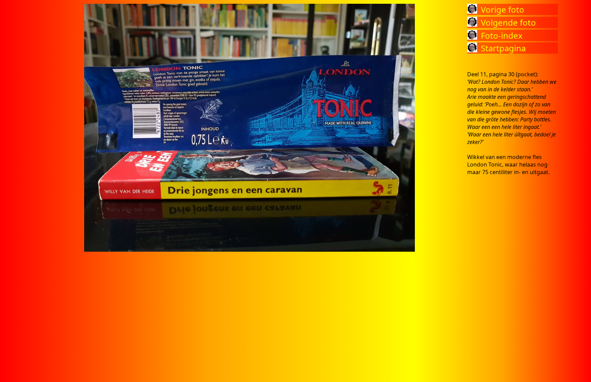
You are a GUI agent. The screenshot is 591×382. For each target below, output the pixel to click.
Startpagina (503, 48)
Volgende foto (508, 22)
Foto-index (502, 35)
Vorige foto (502, 9)
